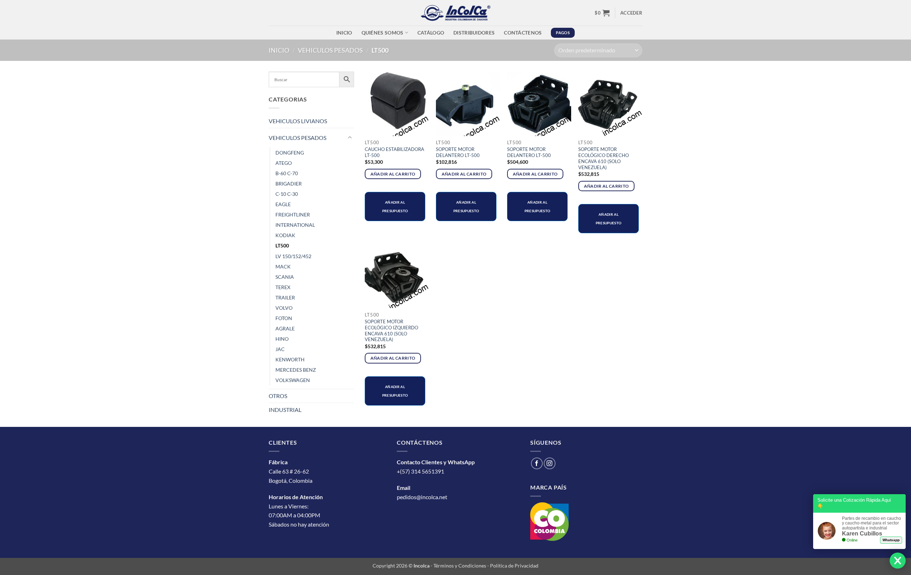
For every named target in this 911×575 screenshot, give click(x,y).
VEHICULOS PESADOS (330, 50)
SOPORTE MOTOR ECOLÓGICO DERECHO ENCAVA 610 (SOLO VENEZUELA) (603, 158)
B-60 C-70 (286, 173)
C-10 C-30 (286, 194)
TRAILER (285, 297)
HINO (282, 339)
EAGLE (283, 204)
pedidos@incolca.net (422, 496)
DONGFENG (289, 153)
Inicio (344, 33)
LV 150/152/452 (293, 256)
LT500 (282, 245)
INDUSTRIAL (285, 409)
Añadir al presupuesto (395, 206)
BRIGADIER (288, 184)
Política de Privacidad (514, 566)
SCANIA (284, 277)
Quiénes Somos (383, 33)
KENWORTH (290, 359)
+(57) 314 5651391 (420, 471)
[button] (602, 13)
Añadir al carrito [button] (393, 174)
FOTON (283, 318)
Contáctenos (523, 33)
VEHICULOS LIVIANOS (298, 120)
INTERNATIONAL (295, 225)
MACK (283, 266)
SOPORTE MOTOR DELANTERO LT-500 (458, 152)
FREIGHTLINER (292, 214)
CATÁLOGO (430, 33)
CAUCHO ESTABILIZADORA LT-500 (394, 152)
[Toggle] (350, 137)
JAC (280, 349)
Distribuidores (474, 33)
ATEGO (283, 163)
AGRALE (285, 328)
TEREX (282, 287)
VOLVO (284, 308)
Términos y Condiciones (459, 566)
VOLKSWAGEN (292, 380)
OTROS (278, 395)
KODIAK (285, 235)
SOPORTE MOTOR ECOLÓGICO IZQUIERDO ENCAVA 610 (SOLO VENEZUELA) (391, 331)
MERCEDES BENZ (295, 370)
